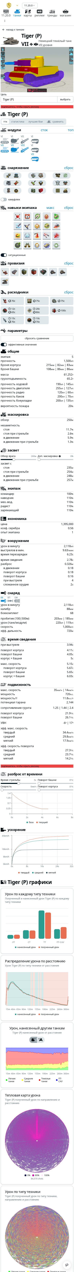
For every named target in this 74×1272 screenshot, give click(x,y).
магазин (65, 15)
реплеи (39, 15)
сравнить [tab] (58, 121)
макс (50, 207)
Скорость (6, 786)
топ (70, 130)
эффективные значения (22, 344)
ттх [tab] (5, 121)
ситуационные (17, 255)
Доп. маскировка (48, 456)
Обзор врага (8, 456)
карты (28, 15)
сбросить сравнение (37, 338)
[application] (37, 808)
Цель (4, 94)
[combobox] (11, 5)
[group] (12, 175)
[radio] (7, 175)
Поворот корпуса (48, 786)
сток (44, 130)
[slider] (13, 459)
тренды (52, 15)
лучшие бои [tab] (35, 121)
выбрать (65, 99)
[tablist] (33, 122)
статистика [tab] (17, 121)
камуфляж (14, 199)
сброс (68, 167)
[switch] (4, 199)
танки (17, 15)
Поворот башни (47, 780)
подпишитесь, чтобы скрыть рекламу (20, 107)
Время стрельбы (10, 780)
